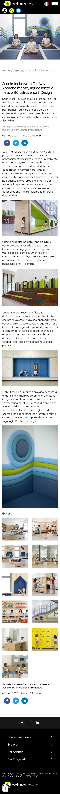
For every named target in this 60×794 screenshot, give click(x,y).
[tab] (30, 737)
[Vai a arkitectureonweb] (20, 3)
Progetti (19, 70)
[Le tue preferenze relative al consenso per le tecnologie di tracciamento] (5, 789)
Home (6, 70)
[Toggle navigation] (55, 3)
